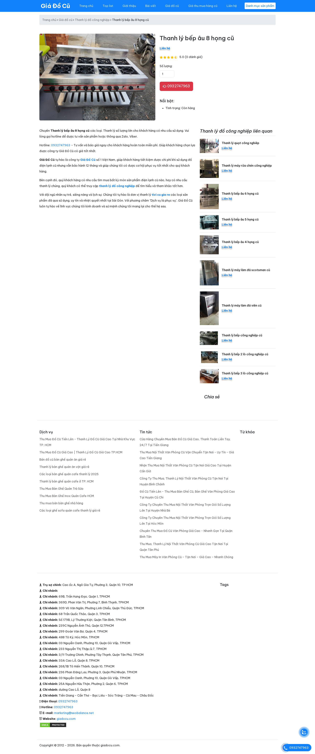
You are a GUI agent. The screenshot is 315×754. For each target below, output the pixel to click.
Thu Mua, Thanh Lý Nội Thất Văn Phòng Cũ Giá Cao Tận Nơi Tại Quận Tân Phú (184, 547)
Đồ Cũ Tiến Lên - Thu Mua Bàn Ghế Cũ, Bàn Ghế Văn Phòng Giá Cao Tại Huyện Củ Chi (187, 494)
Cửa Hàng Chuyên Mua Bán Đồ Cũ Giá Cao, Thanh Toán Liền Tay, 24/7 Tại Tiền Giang (185, 442)
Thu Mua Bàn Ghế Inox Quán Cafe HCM (66, 496)
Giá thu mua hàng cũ (202, 6)
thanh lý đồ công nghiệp (117, 186)
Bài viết (150, 6)
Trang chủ (86, 6)
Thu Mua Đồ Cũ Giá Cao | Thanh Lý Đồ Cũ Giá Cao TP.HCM (80, 452)
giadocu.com (66, 719)
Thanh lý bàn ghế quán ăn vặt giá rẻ (64, 467)
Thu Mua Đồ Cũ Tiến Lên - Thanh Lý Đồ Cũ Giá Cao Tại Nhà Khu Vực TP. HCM (87, 442)
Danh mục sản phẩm (260, 6)
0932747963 (178, 86)
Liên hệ (232, 6)
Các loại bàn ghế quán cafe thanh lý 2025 (69, 474)
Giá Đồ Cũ (55, 5)
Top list (108, 6)
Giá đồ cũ (172, 6)
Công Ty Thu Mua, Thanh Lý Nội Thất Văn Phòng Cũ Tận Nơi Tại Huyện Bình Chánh (184, 481)
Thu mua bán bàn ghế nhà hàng (61, 503)
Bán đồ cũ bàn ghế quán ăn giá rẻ (62, 459)
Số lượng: (166, 66)
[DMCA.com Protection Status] (53, 724)
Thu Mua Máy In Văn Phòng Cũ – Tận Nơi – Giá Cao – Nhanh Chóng (186, 557)
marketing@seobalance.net (74, 713)
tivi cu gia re (161, 194)
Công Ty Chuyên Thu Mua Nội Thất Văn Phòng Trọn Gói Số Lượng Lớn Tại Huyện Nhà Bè (185, 507)
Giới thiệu (129, 6)
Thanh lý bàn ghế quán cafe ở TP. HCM (66, 481)
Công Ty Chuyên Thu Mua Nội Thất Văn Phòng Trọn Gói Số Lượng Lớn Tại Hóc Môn (185, 520)
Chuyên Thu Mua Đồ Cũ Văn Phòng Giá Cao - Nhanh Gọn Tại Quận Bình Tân (186, 533)
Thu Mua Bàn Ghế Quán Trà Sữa (61, 488)
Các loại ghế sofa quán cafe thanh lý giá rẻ (69, 510)
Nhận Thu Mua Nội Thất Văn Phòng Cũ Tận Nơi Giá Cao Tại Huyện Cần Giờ (185, 468)
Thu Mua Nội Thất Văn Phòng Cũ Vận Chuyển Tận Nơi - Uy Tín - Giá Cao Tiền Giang (187, 455)
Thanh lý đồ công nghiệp (92, 20)
